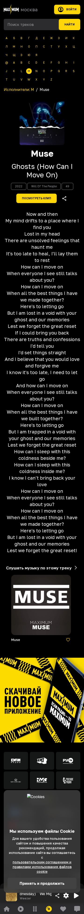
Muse (42, 153)
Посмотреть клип (36, 198)
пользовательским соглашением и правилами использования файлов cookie (42, 866)
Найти (69, 24)
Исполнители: (19, 89)
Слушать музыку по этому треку (39, 567)
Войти (71, 9)
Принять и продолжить (42, 883)
